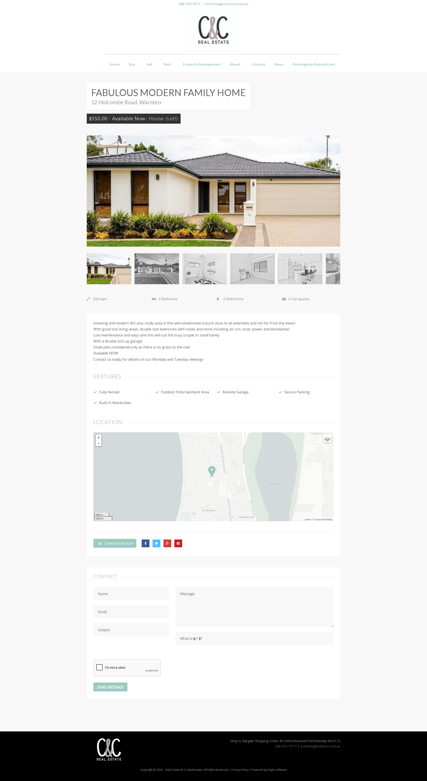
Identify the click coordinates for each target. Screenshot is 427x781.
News (279, 64)
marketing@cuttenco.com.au (226, 4)
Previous (93, 191)
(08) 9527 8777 (189, 4)
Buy (132, 64)
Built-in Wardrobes (115, 402)
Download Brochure (119, 543)
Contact (258, 64)
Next (333, 191)
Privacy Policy (240, 770)
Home (115, 64)
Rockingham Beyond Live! (314, 64)
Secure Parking (297, 392)
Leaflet (307, 519)
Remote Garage (236, 392)
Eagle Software (277, 770)
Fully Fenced (109, 392)
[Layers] (327, 439)
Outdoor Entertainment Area (185, 392)
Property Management (202, 64)
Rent (167, 64)
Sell (149, 64)
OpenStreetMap (323, 519)
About (235, 64)
